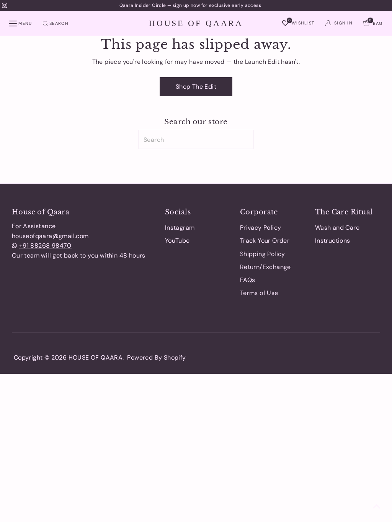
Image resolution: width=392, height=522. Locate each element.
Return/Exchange (265, 267)
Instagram (180, 228)
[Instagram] (4, 5)
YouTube (177, 241)
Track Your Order (264, 241)
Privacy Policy (260, 228)
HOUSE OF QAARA (196, 23)
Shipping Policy (262, 254)
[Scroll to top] (376, 506)
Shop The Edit (196, 87)
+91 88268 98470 (45, 246)
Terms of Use (259, 293)
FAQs (247, 280)
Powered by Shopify (156, 357)
